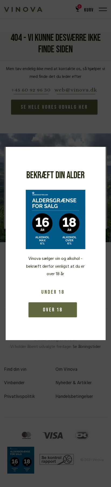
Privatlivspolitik (19, 396)
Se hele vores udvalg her (54, 107)
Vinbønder (14, 383)
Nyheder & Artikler (74, 383)
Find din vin (15, 369)
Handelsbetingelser (74, 396)
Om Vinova (66, 369)
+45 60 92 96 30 (31, 90)
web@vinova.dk (75, 90)
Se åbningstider (87, 346)
